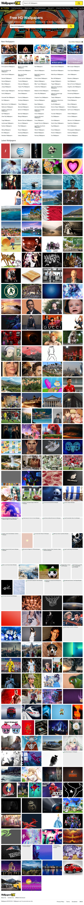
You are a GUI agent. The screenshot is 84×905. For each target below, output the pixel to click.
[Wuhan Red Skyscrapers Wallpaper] (73, 353)
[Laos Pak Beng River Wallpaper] (52, 228)
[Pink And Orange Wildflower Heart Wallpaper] (73, 166)
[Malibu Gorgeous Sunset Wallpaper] (11, 306)
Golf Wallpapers (6, 113)
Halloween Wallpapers (7, 107)
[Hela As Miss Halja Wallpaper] (31, 649)
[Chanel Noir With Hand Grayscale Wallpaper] (52, 758)
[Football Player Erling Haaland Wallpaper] (11, 665)
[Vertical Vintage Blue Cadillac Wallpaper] (27, 852)
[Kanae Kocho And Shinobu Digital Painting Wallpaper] (73, 291)
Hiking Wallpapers (6, 130)
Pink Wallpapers (22, 126)
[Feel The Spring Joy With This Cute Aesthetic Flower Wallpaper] (77, 571)
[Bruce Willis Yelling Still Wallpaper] (73, 275)
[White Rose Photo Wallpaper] (76, 727)
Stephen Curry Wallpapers (41, 97)
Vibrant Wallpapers (39, 130)
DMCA (81, 901)
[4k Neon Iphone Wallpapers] (58, 59)
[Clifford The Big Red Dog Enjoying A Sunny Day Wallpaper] (52, 431)
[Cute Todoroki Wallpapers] (42, 59)
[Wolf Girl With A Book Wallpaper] (73, 322)
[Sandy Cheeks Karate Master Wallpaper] (52, 384)
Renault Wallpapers (7, 78)
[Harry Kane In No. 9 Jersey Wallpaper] (31, 665)
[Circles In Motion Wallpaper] (73, 509)
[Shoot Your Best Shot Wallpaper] (52, 603)
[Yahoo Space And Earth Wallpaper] (73, 603)
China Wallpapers (22, 93)
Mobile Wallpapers (39, 132)
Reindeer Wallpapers (7, 135)
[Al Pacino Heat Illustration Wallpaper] (52, 618)
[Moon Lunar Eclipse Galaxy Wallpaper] (9, 571)
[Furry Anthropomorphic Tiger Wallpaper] (73, 852)
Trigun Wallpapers (56, 84)
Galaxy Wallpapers (23, 135)
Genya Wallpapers (6, 81)
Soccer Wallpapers (23, 123)
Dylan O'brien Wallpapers (57, 66)
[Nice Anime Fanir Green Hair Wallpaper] (11, 493)
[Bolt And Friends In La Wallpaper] (73, 244)
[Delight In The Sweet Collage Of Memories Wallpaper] (31, 509)
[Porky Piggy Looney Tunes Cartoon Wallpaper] (9, 790)
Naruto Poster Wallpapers (74, 84)
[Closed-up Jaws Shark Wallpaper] (46, 712)
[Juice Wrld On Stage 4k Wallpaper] (11, 509)
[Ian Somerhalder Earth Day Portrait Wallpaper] (31, 680)
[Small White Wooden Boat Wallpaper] (31, 182)
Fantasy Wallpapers (40, 135)
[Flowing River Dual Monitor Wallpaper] (11, 774)
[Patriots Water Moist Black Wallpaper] (11, 852)
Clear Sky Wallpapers (7, 116)
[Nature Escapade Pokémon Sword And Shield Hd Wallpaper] (73, 805)
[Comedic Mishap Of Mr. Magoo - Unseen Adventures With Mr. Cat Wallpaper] (11, 244)
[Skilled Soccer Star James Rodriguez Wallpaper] (73, 384)
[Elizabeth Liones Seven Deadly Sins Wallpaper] (73, 743)
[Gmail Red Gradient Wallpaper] (11, 618)
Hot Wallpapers (6, 100)
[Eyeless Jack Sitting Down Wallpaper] (11, 322)
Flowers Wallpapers (56, 132)
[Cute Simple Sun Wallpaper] (27, 540)
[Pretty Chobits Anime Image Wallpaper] (31, 774)
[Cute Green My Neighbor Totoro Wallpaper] (34, 587)
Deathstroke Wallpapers (24, 70)
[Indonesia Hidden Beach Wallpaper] (42, 415)
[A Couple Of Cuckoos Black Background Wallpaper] (31, 260)
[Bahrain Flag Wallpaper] (52, 213)
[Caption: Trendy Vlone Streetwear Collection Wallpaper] (11, 540)
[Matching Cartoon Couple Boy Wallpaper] (61, 540)
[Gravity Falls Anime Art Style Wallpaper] (11, 821)
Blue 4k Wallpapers (56, 78)
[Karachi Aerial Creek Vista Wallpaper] (11, 400)
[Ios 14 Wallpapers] (75, 59)
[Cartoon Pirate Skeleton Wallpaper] (31, 743)
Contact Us (11, 897)
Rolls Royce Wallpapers (57, 74)
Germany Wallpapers (40, 107)
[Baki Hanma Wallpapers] (25, 49)
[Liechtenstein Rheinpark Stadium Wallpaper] (73, 213)
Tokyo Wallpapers (22, 104)
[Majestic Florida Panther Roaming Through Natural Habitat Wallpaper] (31, 291)
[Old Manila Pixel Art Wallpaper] (73, 400)
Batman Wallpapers (23, 113)
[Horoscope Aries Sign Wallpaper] (73, 447)
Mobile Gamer (28, 8)
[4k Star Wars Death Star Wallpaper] (52, 151)
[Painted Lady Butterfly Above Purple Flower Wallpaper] (52, 166)
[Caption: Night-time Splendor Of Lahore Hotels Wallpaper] (31, 400)
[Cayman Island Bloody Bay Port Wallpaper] (11, 213)
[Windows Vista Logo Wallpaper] (52, 805)
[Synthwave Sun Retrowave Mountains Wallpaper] (31, 883)
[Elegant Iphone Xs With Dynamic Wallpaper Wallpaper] (11, 556)
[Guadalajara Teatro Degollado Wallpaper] (52, 400)
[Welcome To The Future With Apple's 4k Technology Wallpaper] (73, 478)
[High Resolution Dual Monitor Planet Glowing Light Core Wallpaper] (73, 151)
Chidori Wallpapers (72, 113)
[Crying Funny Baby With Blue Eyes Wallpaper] (73, 306)
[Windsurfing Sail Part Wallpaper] (52, 182)
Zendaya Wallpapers (23, 100)
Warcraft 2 (51, 8)
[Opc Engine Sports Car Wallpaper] (41, 727)
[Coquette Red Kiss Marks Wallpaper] (52, 478)
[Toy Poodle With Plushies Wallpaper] (47, 665)
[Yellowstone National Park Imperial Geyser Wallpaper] (11, 462)
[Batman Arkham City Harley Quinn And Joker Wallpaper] (11, 182)
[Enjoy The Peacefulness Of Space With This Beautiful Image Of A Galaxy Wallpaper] (11, 525)
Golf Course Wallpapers (74, 109)
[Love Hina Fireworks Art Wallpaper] (31, 431)
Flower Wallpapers (23, 130)
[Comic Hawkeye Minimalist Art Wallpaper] (73, 696)
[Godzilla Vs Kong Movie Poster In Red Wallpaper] (77, 712)
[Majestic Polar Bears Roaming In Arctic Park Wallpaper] (28, 571)
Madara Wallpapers (40, 81)
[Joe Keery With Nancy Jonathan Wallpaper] (11, 431)
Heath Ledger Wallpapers (8, 90)
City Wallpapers (55, 116)
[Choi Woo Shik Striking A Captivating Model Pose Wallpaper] (31, 322)
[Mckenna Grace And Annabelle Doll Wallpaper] (11, 680)
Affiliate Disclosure (20, 897)
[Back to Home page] (11, 3)
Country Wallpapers (23, 97)
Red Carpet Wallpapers (24, 90)
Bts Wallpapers (6, 132)
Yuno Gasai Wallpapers (74, 70)
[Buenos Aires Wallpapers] (9, 59)
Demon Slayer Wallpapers (57, 107)
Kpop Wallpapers (39, 104)
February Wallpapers (23, 84)
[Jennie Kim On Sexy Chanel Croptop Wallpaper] (31, 618)
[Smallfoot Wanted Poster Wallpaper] (52, 680)
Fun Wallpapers (55, 135)
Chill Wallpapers (55, 90)
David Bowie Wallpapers (57, 70)
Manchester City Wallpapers (9, 104)
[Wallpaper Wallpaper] (73, 790)
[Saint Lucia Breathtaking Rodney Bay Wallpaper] (52, 197)
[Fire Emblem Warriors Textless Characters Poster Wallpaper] (31, 166)
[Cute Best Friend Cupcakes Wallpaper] (11, 727)
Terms (68, 901)
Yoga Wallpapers (6, 120)
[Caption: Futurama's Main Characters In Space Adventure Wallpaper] (52, 556)
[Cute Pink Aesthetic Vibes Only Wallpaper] (73, 525)
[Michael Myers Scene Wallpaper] (11, 805)
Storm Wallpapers (39, 113)
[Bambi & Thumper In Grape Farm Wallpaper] (11, 260)
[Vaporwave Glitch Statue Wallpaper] (31, 836)
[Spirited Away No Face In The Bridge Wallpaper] (73, 587)
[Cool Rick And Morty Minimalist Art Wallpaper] (52, 525)
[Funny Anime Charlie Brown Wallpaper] (52, 509)
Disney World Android (40, 8)
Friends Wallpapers (73, 107)
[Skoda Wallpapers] (58, 49)
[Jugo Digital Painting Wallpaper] (52, 338)
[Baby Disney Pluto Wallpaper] (31, 197)
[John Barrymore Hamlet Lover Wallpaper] (73, 228)
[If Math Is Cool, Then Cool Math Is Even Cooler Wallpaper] (11, 478)
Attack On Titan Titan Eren (63, 8)
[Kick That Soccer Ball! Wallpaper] (49, 571)
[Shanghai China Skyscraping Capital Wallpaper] (11, 649)
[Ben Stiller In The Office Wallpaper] (52, 275)
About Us (3, 897)
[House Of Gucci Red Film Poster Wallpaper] (52, 322)
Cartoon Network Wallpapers (39, 117)
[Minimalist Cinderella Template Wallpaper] (52, 821)
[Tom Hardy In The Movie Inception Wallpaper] (11, 743)
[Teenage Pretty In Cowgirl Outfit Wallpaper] (65, 571)
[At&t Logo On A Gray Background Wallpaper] (20, 151)
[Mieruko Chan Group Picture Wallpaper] (73, 415)
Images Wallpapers (56, 81)
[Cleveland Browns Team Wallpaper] (73, 774)
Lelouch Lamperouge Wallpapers (56, 94)
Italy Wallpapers (72, 81)
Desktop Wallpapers (73, 132)
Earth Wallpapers (72, 126)
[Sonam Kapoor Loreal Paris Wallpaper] (73, 634)
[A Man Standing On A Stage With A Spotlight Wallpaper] (36, 151)
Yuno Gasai (47, 30)
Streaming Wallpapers (73, 93)
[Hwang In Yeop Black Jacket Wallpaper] (57, 415)
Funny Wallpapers (55, 130)
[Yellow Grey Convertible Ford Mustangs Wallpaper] (11, 883)
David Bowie (36, 30)
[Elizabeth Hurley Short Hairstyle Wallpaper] (11, 197)
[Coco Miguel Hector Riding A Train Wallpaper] (52, 696)
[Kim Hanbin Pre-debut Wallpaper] (52, 306)
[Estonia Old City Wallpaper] (11, 228)
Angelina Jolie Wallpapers (74, 86)
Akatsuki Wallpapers (23, 107)
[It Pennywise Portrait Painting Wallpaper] (57, 852)
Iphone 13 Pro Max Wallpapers (23, 67)
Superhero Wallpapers (73, 123)
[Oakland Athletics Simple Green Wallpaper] (11, 291)
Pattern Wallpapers (73, 135)
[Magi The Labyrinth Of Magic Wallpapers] (42, 49)
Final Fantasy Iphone (17, 8)
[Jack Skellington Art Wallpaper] (77, 540)
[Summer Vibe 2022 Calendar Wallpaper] (11, 447)
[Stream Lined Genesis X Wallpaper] (52, 743)
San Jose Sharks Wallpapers (22, 75)
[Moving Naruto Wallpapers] (75, 49)
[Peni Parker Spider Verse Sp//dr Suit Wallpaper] (35, 790)
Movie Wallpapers (72, 104)
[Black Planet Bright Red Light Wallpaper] (31, 338)
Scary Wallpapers (39, 120)
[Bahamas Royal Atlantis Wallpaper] (31, 228)
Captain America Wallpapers (58, 109)
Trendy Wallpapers (23, 81)
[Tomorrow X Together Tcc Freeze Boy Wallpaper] (57, 665)
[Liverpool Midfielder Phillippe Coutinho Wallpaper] (11, 415)
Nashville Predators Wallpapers (40, 75)
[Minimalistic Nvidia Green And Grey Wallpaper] (11, 836)
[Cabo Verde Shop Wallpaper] (73, 197)
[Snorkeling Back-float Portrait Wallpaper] (73, 182)
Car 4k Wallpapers (55, 104)
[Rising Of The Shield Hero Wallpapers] (9, 49)
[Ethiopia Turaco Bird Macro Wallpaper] (73, 680)
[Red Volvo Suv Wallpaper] (73, 867)
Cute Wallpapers (55, 120)
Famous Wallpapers (40, 100)
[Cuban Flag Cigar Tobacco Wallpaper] (73, 493)
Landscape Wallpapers (7, 123)
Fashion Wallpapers (7, 126)
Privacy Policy (60, 901)
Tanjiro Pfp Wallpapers (24, 86)
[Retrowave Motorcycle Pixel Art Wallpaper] (31, 758)
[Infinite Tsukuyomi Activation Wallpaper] (31, 353)
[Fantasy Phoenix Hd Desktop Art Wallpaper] (73, 836)
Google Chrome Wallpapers (42, 123)
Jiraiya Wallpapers (6, 86)
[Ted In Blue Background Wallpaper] (61, 712)
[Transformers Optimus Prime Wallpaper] (73, 821)
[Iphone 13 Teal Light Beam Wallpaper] (73, 649)
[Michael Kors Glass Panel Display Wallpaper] (31, 462)
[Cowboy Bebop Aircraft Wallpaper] (31, 821)
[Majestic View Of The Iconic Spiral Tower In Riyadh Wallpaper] (73, 369)
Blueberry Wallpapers (73, 78)
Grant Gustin (59, 30)
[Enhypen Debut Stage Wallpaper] (11, 634)
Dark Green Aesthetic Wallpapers (56, 87)
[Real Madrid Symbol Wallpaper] (31, 805)
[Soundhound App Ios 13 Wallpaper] (73, 758)
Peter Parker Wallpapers (41, 78)
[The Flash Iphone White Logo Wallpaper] (5, 151)
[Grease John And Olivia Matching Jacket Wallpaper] (73, 618)
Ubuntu (25, 30)
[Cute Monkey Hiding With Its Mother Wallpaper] (73, 338)
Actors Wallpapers (72, 116)
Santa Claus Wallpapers (57, 123)
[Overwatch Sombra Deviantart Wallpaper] (42, 852)
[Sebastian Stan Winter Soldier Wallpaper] (73, 665)
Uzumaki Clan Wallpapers (8, 97)
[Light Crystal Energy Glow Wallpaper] (73, 556)
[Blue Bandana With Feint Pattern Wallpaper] (52, 291)
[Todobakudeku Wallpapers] (25, 59)
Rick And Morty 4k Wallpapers (6, 71)
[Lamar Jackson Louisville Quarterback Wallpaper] (52, 790)
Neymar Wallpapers (73, 90)
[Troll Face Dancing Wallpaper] (52, 353)
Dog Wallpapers (55, 126)
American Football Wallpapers (39, 110)
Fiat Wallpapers (39, 66)
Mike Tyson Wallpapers (41, 84)
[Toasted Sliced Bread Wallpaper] (31, 275)
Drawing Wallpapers (23, 132)
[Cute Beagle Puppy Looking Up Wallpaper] (52, 649)
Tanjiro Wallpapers (56, 97)
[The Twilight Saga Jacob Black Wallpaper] (31, 447)
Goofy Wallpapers (6, 93)
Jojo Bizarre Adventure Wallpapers (57, 101)
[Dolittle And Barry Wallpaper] (31, 369)
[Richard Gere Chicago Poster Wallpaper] (11, 275)
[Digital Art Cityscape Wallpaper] (58, 727)
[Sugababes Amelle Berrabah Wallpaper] (31, 634)
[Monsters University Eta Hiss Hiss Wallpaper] (52, 244)
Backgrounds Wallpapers (74, 97)
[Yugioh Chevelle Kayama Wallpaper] (11, 758)
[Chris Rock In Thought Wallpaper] (31, 306)
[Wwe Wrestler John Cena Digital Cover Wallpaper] (11, 696)
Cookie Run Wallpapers (40, 86)
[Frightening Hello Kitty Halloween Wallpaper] (11, 338)
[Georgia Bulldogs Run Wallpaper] (73, 462)
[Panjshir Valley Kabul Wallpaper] (11, 384)
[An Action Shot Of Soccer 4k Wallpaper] (42, 540)
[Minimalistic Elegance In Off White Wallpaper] (31, 556)
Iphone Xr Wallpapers (23, 109)
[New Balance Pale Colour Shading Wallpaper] (52, 447)
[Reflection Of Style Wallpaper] (11, 712)
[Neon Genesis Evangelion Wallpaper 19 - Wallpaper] (11, 867)
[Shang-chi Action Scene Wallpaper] (31, 696)
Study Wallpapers (72, 100)
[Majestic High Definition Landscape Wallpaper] (31, 478)
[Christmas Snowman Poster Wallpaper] (11, 603)
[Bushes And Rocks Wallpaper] (31, 867)
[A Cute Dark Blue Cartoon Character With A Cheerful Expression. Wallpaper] (52, 493)
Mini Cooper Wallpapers (74, 66)
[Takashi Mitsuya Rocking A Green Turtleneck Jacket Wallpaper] (11, 353)
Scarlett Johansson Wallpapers (7, 110)
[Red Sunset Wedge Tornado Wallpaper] (73, 431)
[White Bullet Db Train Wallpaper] (31, 712)
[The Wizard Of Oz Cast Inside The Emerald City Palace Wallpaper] (73, 260)
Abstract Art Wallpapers (74, 120)
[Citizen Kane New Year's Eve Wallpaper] (52, 260)
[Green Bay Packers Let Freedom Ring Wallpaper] (23, 790)
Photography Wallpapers (74, 130)
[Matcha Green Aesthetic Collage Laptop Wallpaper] (52, 462)
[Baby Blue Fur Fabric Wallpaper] (19, 587)
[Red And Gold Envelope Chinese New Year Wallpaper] (28, 727)
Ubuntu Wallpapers (39, 70)
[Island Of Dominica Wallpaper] (31, 213)
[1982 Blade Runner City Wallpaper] (52, 774)
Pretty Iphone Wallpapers (8, 66)
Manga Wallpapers (23, 116)
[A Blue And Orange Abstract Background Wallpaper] (53, 587)
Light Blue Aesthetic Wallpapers (40, 126)
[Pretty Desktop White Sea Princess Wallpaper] (11, 166)
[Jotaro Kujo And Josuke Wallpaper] (52, 836)
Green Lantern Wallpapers (25, 78)
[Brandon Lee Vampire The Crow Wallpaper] (31, 244)
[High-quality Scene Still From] (11, 369)
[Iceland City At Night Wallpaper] (52, 867)
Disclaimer (74, 901)
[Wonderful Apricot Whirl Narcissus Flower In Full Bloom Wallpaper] (31, 384)
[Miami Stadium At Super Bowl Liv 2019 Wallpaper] (31, 493)
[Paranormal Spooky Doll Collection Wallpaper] (31, 603)
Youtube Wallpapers (56, 113)
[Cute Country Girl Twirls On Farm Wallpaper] (31, 525)
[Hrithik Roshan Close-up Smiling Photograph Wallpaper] (52, 634)
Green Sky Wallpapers (40, 93)
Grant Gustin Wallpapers (8, 74)
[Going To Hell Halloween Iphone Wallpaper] (6, 587)
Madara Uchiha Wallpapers (41, 90)
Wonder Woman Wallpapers (25, 120)
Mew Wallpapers (6, 84)
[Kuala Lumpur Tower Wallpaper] (26, 415)
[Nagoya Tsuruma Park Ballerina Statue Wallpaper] (52, 369)
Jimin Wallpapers (72, 74)
